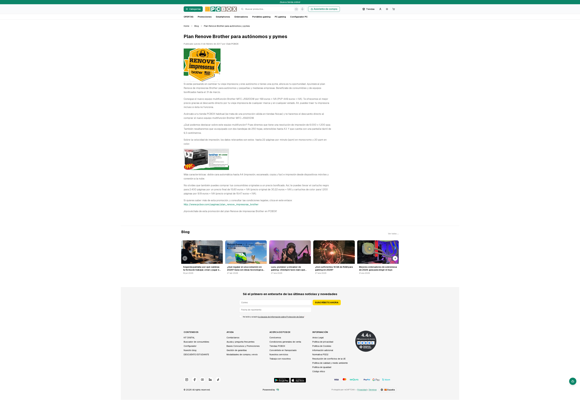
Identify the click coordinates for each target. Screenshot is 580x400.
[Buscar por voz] (302, 9)
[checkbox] (240, 316)
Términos (373, 390)
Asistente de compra (325, 9)
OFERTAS (188, 16)
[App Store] (298, 380)
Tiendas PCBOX (277, 346)
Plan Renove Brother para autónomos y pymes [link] (227, 26)
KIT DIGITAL (189, 337)
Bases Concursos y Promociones (243, 346)
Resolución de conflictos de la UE (329, 358)
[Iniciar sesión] (380, 9)
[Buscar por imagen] (296, 9)
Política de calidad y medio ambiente (330, 363)
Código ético (318, 371)
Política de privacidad (322, 341)
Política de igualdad (321, 367)
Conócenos (275, 337)
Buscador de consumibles (196, 341)
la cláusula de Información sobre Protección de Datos (281, 317)
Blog (196, 26)
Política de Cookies (321, 346)
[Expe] (277, 390)
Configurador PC (299, 16)
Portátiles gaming (261, 16)
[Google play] (281, 380)
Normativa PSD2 (320, 354)
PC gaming (280, 16)
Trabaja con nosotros (280, 358)
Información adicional (322, 350)
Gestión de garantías (237, 350)
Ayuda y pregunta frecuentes (241, 341)
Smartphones (223, 16)
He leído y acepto (274, 317)
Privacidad (362, 390)
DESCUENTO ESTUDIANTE (196, 354)
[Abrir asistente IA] (572, 381)
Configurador (190, 346)
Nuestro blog (190, 350)
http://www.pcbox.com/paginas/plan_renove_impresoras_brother (221, 204)
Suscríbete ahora (326, 302)
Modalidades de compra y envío (242, 354)
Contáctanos (233, 337)
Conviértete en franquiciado (283, 350)
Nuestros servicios (278, 354)
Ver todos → (393, 234)
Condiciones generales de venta (285, 341)
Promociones (205, 16)
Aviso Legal (318, 337)
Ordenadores (241, 16)
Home (186, 26)
